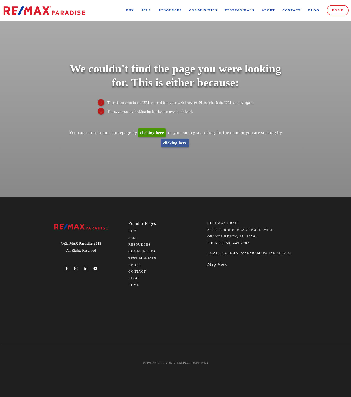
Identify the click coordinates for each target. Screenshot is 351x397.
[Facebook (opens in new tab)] (66, 268)
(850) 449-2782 (236, 243)
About (268, 10)
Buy (130, 10)
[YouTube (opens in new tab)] (95, 268)
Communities (203, 10)
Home (338, 10)
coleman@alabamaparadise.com (256, 253)
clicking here (152, 132)
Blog (313, 10)
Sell (146, 10)
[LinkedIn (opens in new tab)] (86, 268)
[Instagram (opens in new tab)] (76, 268)
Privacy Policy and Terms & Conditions (175, 363)
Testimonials (239, 10)
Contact (291, 10)
